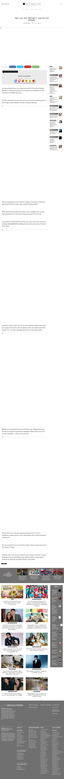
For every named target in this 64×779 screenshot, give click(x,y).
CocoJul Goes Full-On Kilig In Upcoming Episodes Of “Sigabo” (54, 140)
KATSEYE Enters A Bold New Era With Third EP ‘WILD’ (54, 116)
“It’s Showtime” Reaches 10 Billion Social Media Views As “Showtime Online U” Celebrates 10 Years (54, 79)
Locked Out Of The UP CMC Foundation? (55, 652)
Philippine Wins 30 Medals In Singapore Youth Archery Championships (57, 578)
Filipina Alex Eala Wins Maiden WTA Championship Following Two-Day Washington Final (46, 578)
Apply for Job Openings (33, 704)
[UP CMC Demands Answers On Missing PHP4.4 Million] (60, 617)
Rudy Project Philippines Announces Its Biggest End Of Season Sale (55, 592)
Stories (5, 563)
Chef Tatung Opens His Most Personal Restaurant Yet (55, 600)
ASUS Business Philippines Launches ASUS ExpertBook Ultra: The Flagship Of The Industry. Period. (55, 609)
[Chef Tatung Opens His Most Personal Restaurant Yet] (60, 598)
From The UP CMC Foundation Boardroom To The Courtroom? (55, 645)
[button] (61, 4)
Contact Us (19, 704)
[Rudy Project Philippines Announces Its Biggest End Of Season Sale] (60, 590)
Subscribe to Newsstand (45, 704)
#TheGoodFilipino (53, 120)
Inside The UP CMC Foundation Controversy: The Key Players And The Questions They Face (55, 635)
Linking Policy (55, 713)
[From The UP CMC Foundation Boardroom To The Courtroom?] (60, 643)
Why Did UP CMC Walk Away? (55, 656)
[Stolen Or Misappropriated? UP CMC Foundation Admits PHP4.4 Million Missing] (61, 625)
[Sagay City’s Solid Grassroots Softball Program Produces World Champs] (34, 572)
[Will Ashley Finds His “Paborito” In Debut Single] (60, 130)
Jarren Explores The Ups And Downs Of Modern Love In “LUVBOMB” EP (54, 109)
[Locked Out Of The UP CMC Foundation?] (60, 651)
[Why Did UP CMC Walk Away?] (60, 656)
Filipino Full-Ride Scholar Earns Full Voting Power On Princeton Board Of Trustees (22, 578)
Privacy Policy (55, 707)
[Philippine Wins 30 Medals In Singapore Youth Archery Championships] (57, 572)
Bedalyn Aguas (27, 23)
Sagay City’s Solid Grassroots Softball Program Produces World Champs (34, 578)
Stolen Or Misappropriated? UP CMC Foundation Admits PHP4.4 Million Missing (56, 627)
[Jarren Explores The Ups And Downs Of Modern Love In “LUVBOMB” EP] (60, 106)
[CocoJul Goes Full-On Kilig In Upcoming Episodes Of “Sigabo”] (60, 137)
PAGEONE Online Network (52, 75)
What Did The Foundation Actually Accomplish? (55, 662)
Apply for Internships (33, 707)
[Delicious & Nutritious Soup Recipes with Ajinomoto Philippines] (60, 67)
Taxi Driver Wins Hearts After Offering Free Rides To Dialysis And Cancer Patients (53, 124)
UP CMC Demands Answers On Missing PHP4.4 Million (54, 619)
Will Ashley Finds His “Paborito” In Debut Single (53, 132)
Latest (2, 563)
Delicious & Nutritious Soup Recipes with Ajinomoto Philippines (53, 69)
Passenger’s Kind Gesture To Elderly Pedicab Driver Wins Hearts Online (54, 148)
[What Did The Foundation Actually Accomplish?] (60, 661)
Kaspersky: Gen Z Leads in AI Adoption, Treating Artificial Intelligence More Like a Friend (54, 100)
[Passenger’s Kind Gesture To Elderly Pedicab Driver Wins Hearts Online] (60, 146)
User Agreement (55, 704)
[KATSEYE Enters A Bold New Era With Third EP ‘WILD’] (60, 114)
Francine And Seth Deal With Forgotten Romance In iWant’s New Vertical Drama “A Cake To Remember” (54, 90)
